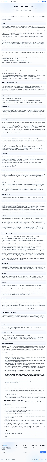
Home (11, 1)
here (42, 197)
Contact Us (17, 449)
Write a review (34, 449)
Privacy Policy (25, 449)
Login (44, 1)
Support (14, 1)
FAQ (16, 447)
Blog (18, 1)
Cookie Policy (25, 447)
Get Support (33, 447)
